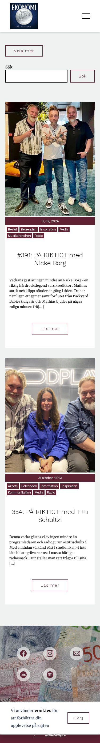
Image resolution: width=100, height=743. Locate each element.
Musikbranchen (19, 236)
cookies (43, 710)
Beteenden (29, 229)
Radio (39, 236)
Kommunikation (19, 492)
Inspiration (48, 229)
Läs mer (49, 328)
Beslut (12, 229)
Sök (9, 67)
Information (49, 486)
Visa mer (24, 50)
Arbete (13, 486)
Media (64, 229)
